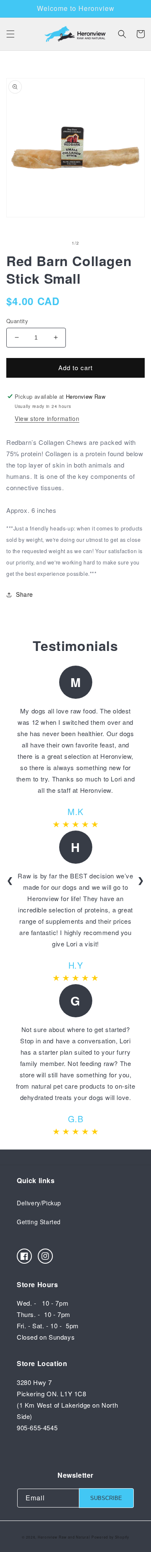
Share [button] (24, 594)
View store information (47, 418)
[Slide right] (94, 243)
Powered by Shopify (110, 1536)
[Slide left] (57, 243)
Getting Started (39, 1222)
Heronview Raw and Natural (64, 1536)
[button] (10, 34)
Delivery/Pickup (39, 1203)
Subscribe (106, 1498)
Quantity (17, 321)
